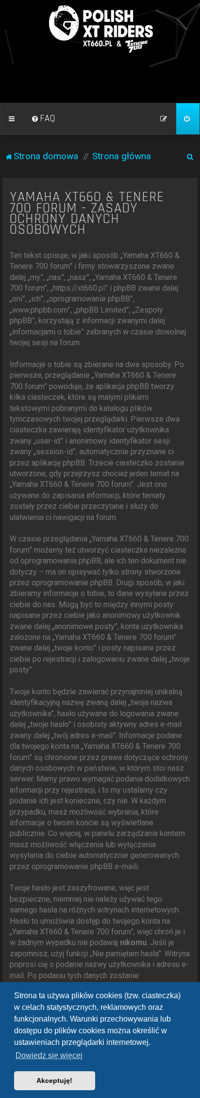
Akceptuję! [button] (54, 1080)
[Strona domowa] (100, 29)
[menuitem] (43, 118)
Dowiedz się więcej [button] (49, 1055)
